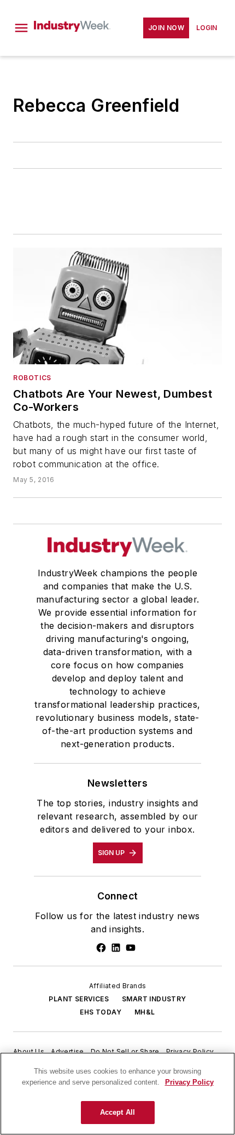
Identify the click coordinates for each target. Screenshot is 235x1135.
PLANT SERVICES (79, 999)
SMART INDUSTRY (154, 999)
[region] (117, 1093)
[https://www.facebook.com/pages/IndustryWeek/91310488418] (101, 947)
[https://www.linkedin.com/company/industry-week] (115, 947)
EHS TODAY (100, 1012)
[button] (21, 28)
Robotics (32, 378)
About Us (28, 1051)
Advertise (67, 1051)
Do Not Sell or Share (125, 1051)
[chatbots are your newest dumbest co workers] (117, 306)
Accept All (117, 1112)
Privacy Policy (190, 1051)
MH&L (144, 1012)
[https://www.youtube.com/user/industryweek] (130, 947)
